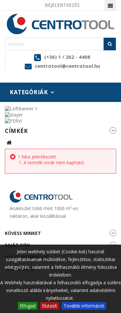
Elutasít (49, 306)
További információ (84, 306)
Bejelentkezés (62, 5)
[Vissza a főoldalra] (9, 143)
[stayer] (14, 114)
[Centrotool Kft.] (60, 24)
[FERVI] (13, 120)
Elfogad (27, 306)
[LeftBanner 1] (21, 108)
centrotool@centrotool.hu (67, 66)
